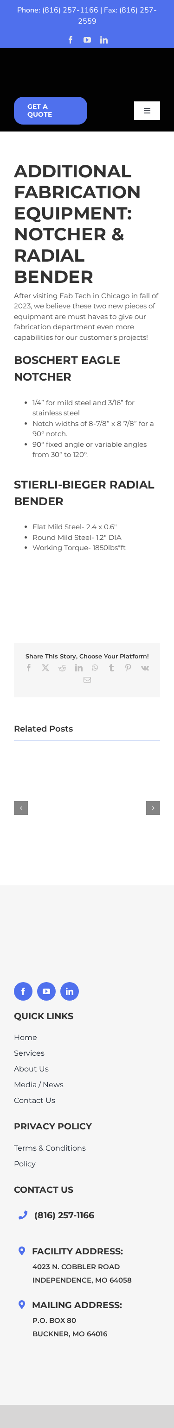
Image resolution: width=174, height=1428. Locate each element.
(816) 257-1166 (70, 10)
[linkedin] (104, 40)
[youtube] (87, 40)
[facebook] (70, 40)
